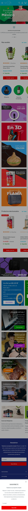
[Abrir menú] (2, 3)
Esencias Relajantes (6, 420)
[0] (25, 3)
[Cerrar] (26, 482)
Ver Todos (24, 42)
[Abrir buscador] (19, 3)
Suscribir (14, 507)
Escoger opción (10, 78)
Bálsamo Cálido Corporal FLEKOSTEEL (9, 237)
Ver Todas (24, 211)
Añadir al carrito (10, 250)
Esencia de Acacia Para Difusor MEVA (9, 67)
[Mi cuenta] (22, 3)
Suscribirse (14, 464)
